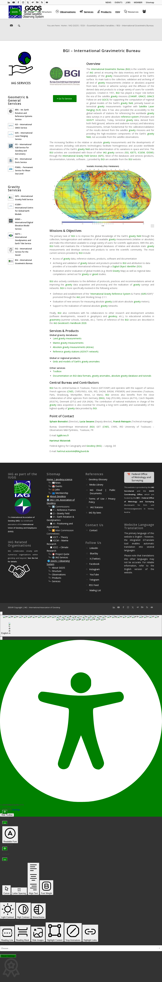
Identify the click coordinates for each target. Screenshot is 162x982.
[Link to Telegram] (32, 2)
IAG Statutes (96, 507)
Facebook (94, 563)
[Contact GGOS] (12, 26)
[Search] (18, 26)
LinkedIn (93, 548)
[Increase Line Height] (4, 849)
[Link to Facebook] (18, 2)
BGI (128, 69)
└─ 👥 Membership (58, 492)
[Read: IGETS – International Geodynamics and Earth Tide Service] (11, 235)
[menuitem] (108, 2)
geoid (95, 274)
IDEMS (149, 152)
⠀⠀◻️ (50, 513)
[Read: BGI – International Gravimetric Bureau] (11, 261)
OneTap (16, 809)
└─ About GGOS (56, 567)
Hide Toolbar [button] (7, 815)
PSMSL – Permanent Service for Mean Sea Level (24, 170)
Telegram (94, 579)
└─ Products (54, 577)
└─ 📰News (54, 482)
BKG (101, 398)
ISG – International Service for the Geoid (23, 251)
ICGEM (141, 152)
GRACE (142, 96)
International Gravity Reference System (110, 293)
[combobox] (81, 626)
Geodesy (90, 445)
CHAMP (133, 96)
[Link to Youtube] (13, 2)
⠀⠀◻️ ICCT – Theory (57, 537)
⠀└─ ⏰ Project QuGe (58, 554)
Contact (93, 530)
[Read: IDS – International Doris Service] (11, 160)
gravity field (127, 103)
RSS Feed (94, 585)
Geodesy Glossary (98, 479)
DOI (139, 266)
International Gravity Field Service (79, 155)
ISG (127, 152)
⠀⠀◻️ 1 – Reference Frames (61, 509)
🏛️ (48, 499)
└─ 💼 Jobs (54, 489)
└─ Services (54, 581)
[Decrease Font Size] (4, 822)
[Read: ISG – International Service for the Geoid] (11, 250)
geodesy (112, 316)
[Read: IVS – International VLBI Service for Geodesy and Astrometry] (11, 146)
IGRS (143, 293)
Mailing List (95, 590)
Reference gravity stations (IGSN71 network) (75, 351)
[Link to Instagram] (23, 2)
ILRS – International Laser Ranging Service (23, 135)
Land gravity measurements (67, 338)
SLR (98, 109)
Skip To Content (7, 943)
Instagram (94, 569)
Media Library (96, 484)
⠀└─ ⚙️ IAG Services (57, 557)
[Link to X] (27, 2)
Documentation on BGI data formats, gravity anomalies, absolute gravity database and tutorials (102, 375)
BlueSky (94, 553)
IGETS (133, 152)
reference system (130, 116)
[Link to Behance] (37, 2)
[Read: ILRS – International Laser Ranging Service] (11, 134)
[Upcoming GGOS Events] (144, 12)
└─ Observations (57, 574)
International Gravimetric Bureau (108, 69)
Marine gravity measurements (68, 342)
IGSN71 (90, 120)
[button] (1, 638)
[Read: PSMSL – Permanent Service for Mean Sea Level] (11, 169)
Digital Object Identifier (124, 266)
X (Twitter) (95, 558)
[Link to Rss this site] (42, 2)
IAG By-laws (95, 512)
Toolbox (57, 371)
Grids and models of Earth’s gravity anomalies (76, 361)
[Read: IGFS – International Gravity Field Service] (11, 197)
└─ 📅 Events (55, 486)
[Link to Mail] (46, 2)
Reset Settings (8, 956)
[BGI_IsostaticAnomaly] (102, 195)
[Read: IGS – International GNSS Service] (11, 126)
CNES (70, 391)
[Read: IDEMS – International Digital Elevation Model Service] (11, 221)
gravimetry (55, 319)
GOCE (105, 99)
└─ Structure (54, 570)
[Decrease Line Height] (4, 859)
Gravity (116, 270)
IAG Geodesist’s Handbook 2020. (70, 323)
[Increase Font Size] (4, 812)
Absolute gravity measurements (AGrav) (73, 347)
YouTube (94, 574)
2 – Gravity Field (61, 513)
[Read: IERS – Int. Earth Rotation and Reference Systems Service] (11, 111)
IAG (91, 72)
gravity (109, 75)
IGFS (101, 155)
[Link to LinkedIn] (8, 2)
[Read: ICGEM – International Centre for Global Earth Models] (11, 206)
